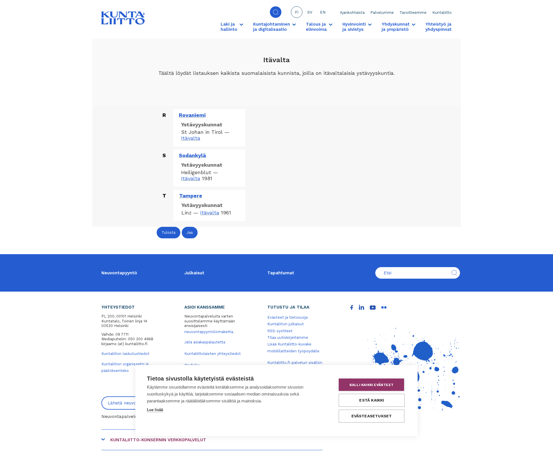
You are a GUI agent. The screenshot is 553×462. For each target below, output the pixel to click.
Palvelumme (382, 12)
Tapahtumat (280, 272)
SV (309, 12)
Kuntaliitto (442, 12)
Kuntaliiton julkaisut (285, 324)
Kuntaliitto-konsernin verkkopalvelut (158, 439)
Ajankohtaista (352, 12)
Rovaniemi (192, 115)
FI (296, 12)
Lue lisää (155, 410)
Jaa (190, 232)
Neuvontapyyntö (119, 272)
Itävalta (190, 138)
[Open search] (275, 12)
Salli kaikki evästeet (371, 385)
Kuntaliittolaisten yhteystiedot (212, 353)
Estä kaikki (371, 400)
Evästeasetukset (371, 416)
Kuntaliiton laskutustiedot (125, 353)
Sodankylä (192, 155)
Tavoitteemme (413, 12)
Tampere (190, 196)
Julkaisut (194, 272)
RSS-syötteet (280, 331)
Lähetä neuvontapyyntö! (133, 403)
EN (322, 12)
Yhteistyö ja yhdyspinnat (438, 27)
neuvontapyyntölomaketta (208, 332)
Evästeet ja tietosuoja (287, 317)
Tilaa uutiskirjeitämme (287, 337)
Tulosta (168, 232)
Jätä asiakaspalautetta (204, 342)
